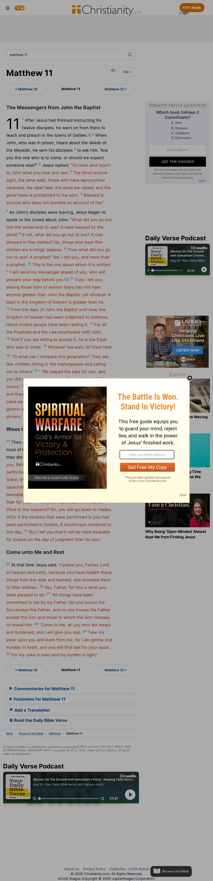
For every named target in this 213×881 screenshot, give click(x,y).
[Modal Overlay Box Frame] (106, 440)
